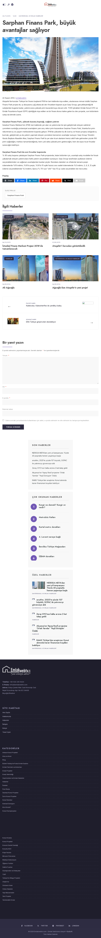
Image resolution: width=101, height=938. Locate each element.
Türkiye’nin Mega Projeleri (11, 878)
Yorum (5, 355)
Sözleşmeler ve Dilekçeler (11, 871)
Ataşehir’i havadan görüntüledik (68, 246)
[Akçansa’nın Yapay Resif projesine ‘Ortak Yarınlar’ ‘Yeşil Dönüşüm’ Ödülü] (33, 625)
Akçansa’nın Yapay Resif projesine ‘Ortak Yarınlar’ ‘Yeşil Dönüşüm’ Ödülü (49, 628)
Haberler (9, 217)
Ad (4, 387)
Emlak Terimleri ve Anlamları (12, 767)
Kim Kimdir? (6, 807)
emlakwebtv (21, 98)
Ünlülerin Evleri (7, 885)
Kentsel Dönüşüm (8, 804)
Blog (4, 760)
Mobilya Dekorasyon (9, 860)
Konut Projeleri (7, 841)
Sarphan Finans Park (15, 195)
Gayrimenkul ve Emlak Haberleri (31, 16)
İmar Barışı (6, 789)
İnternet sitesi (7, 409)
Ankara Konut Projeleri (10, 752)
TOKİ (4, 874)
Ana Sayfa (6, 712)
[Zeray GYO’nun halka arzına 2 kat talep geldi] (33, 613)
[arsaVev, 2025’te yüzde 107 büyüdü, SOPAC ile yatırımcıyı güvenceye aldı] (33, 599)
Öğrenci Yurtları (7, 863)
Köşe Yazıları (6, 852)
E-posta (6, 398)
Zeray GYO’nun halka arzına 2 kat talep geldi (49, 468)
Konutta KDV (6, 849)
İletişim (5, 724)
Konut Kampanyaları (9, 811)
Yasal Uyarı (6, 732)
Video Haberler (61, 217)
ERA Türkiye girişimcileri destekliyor (41, 320)
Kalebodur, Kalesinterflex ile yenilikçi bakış (43, 304)
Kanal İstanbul (7, 800)
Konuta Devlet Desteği (10, 845)
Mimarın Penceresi (8, 856)
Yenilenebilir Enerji (8, 900)
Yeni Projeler (6, 896)
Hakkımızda (6, 716)
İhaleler (5, 785)
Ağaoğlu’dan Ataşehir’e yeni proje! (70, 287)
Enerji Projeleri (7, 771)
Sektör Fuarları (7, 867)
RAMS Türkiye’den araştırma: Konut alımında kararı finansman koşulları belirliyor (50, 643)
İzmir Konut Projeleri (9, 796)
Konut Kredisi (7, 838)
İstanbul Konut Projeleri (10, 793)
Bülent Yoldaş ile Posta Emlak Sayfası (15, 763)
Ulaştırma (5, 882)
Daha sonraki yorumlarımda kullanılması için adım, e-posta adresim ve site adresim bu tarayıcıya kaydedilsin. (47, 420)
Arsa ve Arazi (6, 756)
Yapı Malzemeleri (8, 893)
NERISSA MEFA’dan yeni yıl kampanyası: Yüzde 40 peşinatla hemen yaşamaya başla (57, 586)
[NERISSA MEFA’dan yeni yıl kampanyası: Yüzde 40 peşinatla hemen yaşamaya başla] (38, 585)
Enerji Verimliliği (7, 774)
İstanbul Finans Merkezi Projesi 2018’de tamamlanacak (22, 247)
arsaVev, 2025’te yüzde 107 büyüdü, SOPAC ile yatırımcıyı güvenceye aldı (48, 602)
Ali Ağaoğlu (8, 287)
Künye (4, 728)
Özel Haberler (41, 574)
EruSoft (69, 931)
